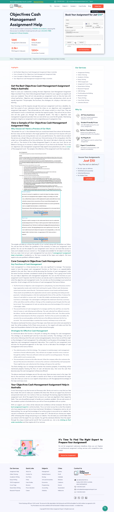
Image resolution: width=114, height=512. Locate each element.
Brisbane (60, 479)
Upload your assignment (70, 30)
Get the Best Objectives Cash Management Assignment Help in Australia (35, 72)
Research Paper (82, 95)
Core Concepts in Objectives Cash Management (28, 76)
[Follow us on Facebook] (75, 497)
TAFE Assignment (83, 82)
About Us (28, 471)
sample (68, 147)
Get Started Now (84, 50)
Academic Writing (83, 77)
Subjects (64, 6)
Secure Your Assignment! (68, 455)
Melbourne (61, 490)
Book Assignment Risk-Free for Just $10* (26, 1)
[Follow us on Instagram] (82, 497)
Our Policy (28, 477)
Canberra (60, 482)
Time (98, 25)
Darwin (60, 485)
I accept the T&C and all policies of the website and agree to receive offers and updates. (84, 44)
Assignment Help (14, 471)
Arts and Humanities (47, 479)
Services (56, 6)
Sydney (60, 471)
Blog (89, 6)
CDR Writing (81, 91)
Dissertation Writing (84, 86)
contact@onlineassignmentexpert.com (78, 1)
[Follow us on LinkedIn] (86, 497)
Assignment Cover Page (85, 84)
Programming (45, 485)
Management (45, 471)
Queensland (61, 488)
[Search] (51, 6)
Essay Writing (82, 79)
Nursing (44, 477)
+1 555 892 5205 (60, 1)
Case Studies (82, 6)
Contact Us (29, 474)
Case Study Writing (83, 100)
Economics (45, 482)
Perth (59, 474)
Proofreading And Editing (85, 93)
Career (28, 490)
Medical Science (46, 474)
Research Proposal (83, 88)
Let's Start (89, 179)
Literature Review (83, 102)
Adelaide (60, 477)
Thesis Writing (82, 98)
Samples (73, 6)
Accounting (45, 488)
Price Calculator (30, 488)
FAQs (27, 479)
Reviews (28, 485)
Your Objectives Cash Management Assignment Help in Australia (33, 78)
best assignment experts (19, 407)
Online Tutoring (82, 75)
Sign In (91, 1)
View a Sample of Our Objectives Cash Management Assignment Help (35, 74)
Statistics (44, 490)
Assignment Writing (83, 72)
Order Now (98, 6)
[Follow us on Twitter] (79, 497)
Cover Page (13, 485)
